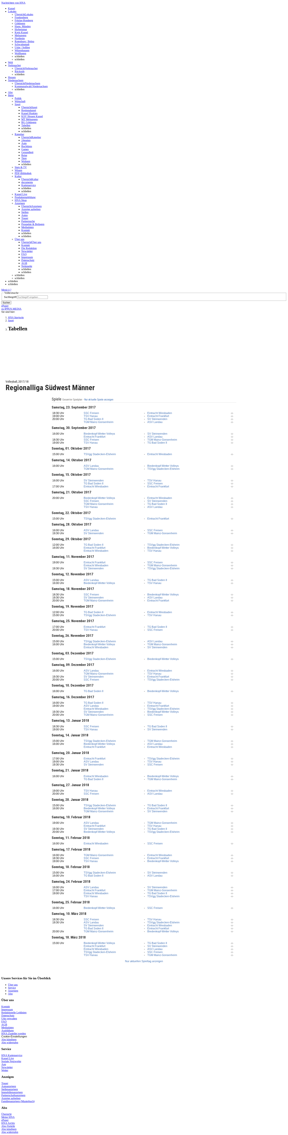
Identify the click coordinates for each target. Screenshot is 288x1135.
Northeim (20, 38)
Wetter (4, 1070)
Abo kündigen (8, 1039)
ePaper (4, 1120)
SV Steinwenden (157, 419)
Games (25, 149)
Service (12, 987)
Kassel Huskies (29, 113)
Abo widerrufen (9, 1042)
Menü (4, 289)
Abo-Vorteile (8, 1126)
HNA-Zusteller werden (13, 1033)
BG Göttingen (28, 122)
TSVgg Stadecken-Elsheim (100, 454)
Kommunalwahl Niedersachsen (31, 86)
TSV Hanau (91, 416)
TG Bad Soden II (93, 419)
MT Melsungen (29, 119)
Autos (24, 215)
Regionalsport (28, 110)
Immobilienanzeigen (12, 1092)
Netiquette (26, 266)
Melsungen (20, 35)
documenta (27, 182)
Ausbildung (7, 1030)
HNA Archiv (8, 1123)
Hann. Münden (23, 26)
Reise (24, 155)
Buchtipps (26, 146)
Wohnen (25, 161)
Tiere (24, 158)
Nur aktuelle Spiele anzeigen (99, 399)
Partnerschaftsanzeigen (13, 1095)
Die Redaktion (29, 248)
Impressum (27, 257)
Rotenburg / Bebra (24, 41)
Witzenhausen (22, 50)
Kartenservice (28, 185)
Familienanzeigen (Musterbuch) (18, 1101)
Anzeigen (13, 990)
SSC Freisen (91, 413)
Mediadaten (27, 227)
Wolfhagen (20, 53)
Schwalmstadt (22, 44)
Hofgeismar (21, 29)
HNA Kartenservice (11, 1055)
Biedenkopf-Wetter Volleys (99, 433)
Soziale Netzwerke (11, 1061)
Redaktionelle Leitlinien (13, 1012)
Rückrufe (19, 71)
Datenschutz (27, 260)
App (3, 1064)
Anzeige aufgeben (30, 209)
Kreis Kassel (21, 32)
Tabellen (25, 125)
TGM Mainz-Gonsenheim (98, 422)
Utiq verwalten (9, 1018)
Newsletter (27, 251)
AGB (24, 263)
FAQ (24, 254)
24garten (25, 140)
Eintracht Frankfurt (158, 416)
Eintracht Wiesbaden (159, 413)
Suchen (6, 302)
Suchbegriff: (10, 297)
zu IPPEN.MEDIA (11, 308)
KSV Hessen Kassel (32, 116)
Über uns (13, 984)
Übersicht (6, 1114)
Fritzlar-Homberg (24, 20)
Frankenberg (21, 17)
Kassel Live (7, 1058)
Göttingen (20, 23)
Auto (24, 143)
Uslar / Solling (22, 47)
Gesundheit (27, 152)
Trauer (24, 218)
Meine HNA (8, 1117)
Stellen (24, 212)
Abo (10, 993)
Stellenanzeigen (9, 1089)
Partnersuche (28, 221)
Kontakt (25, 230)
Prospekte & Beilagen (32, 224)
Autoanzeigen (8, 1086)
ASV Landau (154, 422)
